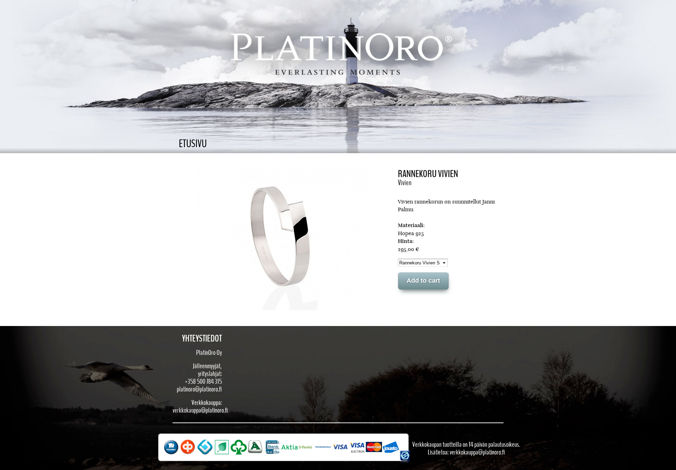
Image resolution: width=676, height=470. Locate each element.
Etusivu (193, 143)
